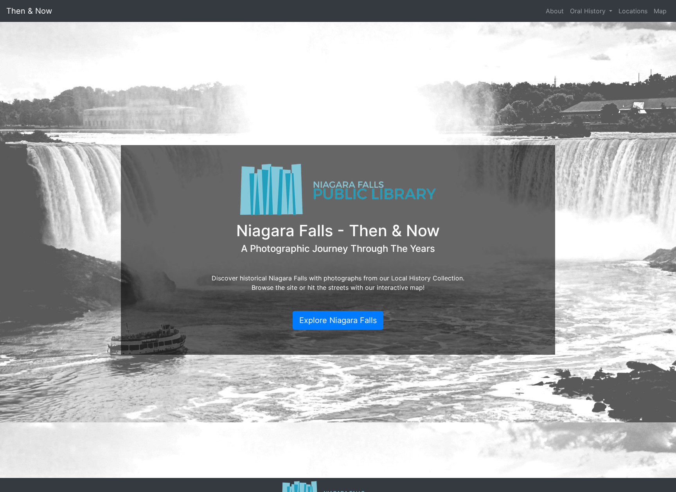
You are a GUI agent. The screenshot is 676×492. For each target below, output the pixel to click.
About (555, 11)
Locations (632, 11)
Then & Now (29, 11)
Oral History (589, 11)
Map (660, 11)
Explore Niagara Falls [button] (338, 320)
